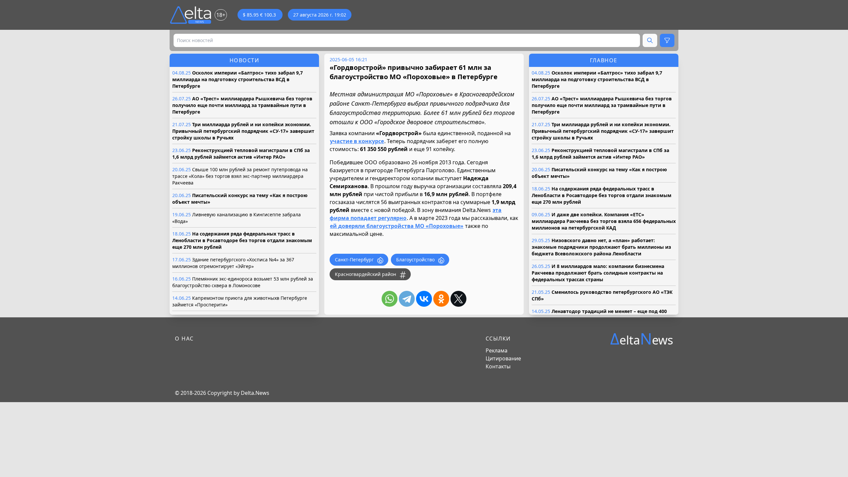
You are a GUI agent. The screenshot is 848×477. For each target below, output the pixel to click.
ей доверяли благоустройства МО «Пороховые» (396, 226)
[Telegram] (407, 299)
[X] (458, 299)
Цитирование (503, 358)
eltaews (641, 339)
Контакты (498, 366)
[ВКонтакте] (424, 299)
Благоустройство (415, 259)
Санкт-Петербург (354, 259)
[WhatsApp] (390, 299)
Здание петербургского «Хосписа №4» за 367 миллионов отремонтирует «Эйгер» (233, 262)
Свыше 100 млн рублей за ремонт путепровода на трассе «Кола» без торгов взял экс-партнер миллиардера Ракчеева (240, 176)
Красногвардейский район (365, 274)
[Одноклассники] (441, 299)
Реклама (496, 350)
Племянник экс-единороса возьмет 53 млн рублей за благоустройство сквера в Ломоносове (242, 282)
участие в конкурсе (357, 141)
